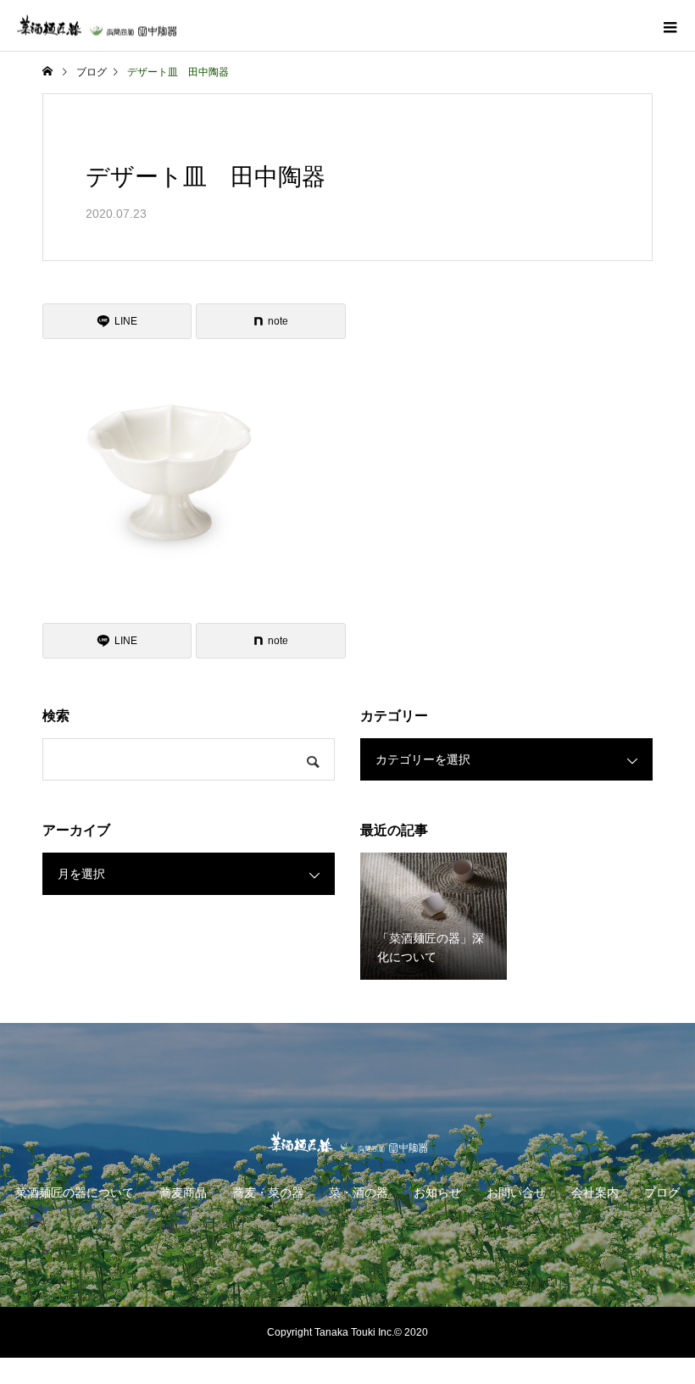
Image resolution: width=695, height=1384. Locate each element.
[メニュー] (669, 25)
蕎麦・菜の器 (267, 1192)
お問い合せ (516, 1192)
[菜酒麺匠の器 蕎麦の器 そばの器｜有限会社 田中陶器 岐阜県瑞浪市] (347, 1142)
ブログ (662, 1192)
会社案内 (595, 1192)
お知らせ (437, 1192)
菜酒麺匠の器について (74, 1192)
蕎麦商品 (183, 1192)
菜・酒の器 (358, 1192)
